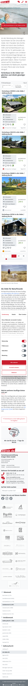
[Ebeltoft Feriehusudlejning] (7, 530)
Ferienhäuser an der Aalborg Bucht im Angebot (14, 419)
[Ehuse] (20, 530)
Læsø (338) (5, 636)
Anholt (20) (5, 623)
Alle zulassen (14, 362)
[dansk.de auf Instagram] (6, 498)
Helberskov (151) (6, 661)
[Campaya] (20, 515)
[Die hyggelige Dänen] (20, 538)
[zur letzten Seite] (23, 256)
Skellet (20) (5, 677)
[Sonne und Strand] (20, 561)
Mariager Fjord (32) (7, 667)
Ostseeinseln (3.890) (7, 607)
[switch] (24, 346)
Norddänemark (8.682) (8, 598)
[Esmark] (7, 538)
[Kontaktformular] (19, 2)
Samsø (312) (5, 642)
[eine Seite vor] (18, 256)
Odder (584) (5, 639)
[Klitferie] (20, 546)
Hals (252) (5, 658)
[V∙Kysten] (14, 584)
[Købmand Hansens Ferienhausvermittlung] (7, 553)
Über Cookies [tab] (22, 314)
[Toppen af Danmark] (7, 577)
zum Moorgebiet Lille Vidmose (10, 293)
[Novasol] (20, 553)
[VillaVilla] (20, 577)
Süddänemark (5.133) (8, 614)
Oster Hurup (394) (7, 670)
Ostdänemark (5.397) (8, 604)
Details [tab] (14, 314)
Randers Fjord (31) (7, 674)
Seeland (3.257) (6, 611)
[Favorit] (25, 125)
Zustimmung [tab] (5, 314)
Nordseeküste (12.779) (8, 601)
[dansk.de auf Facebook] (2, 498)
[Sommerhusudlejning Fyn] (7, 569)
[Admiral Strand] (20, 507)
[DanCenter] (7, 522)
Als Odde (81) (6, 652)
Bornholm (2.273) (6, 595)
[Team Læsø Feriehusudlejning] (20, 569)
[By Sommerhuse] (7, 515)
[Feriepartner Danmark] (7, 507)
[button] (26, 2)
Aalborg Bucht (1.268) (8, 620)
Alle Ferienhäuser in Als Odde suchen (14, 25)
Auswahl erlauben (14, 367)
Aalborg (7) (5, 649)
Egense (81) (5, 655)
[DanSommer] (20, 522)
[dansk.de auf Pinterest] (10, 498)
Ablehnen (14, 372)
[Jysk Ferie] (7, 546)
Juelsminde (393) (6, 633)
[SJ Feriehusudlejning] (7, 561)
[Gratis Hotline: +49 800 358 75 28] (22, 2)
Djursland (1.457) (6, 627)
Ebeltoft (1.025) (6, 630)
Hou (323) (4, 664)
